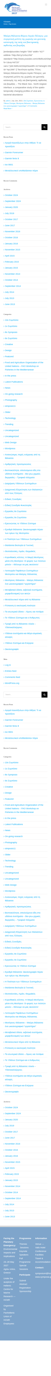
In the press (10, 376)
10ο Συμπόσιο (28, 101)
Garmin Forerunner (14, 152)
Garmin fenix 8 (12, 158)
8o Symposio (11, 332)
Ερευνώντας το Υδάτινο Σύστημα (20, 523)
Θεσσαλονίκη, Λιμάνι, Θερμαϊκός (20, 551)
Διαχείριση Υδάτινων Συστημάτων (21, 483)
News (7, 388)
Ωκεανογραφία (12, 649)
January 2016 (11, 243)
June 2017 (10, 225)
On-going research (14, 394)
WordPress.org (12, 683)
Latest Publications (14, 382)
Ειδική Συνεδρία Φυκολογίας (18, 505)
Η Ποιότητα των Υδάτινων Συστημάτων (23, 539)
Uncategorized (12, 430)
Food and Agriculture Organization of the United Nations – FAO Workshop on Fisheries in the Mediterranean (24, 366)
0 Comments (32, 106)
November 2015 (12, 249)
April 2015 (10, 256)
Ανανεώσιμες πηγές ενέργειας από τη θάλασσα (22, 456)
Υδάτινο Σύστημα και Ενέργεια (19, 643)
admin (8, 101)
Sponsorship (25, 1291)
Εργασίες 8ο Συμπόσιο (15, 511)
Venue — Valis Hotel (40, 1246)
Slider (7, 412)
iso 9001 (9, 164)
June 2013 (10, 304)
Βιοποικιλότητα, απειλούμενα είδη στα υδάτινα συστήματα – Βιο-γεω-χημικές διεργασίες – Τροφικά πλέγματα (22, 474)
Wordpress (10, 448)
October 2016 (11, 237)
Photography (11, 400)
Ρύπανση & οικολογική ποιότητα (20, 605)
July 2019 (9, 213)
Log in (8, 665)
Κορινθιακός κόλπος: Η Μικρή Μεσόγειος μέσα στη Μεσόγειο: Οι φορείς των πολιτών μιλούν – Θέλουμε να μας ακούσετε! (25, 561)
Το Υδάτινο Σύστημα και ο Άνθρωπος (22, 618)
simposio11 (10, 406)
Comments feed (12, 677)
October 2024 (11, 195)
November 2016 (12, 231)
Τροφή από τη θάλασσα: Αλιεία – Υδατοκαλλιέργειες (20, 626)
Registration (25, 1288)
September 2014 (13, 286)
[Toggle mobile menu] (46, 4)
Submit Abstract (23, 1282)
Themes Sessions (24, 1246)
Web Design (11, 442)
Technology (10, 418)
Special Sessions (23, 1267)
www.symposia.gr (41, 1277)
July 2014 (9, 292)
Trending (9, 424)
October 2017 (11, 219)
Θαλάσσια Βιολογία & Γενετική (19, 545)
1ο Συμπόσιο (11, 326)
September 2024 (13, 201)
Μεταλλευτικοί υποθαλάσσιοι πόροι (21, 170)
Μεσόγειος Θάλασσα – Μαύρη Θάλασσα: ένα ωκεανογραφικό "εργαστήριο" (24, 582)
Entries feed (10, 671)
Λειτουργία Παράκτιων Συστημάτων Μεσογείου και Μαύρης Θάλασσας (21, 572)
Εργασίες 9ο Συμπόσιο (15, 517)
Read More (7, 108)
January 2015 (11, 268)
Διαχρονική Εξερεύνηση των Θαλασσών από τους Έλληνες (23, 491)
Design (8, 350)
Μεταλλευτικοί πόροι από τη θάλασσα (22, 599)
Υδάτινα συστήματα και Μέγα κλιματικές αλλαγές (23, 635)
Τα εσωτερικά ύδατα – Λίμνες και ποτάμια (24, 612)
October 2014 (11, 280)
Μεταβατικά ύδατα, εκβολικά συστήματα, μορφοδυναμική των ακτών (24, 592)
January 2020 (11, 207)
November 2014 (12, 274)
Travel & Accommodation (41, 1260)
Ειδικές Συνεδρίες (13, 499)
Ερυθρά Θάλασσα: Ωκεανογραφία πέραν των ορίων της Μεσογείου (24, 531)
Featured (9, 356)
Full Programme (24, 1260)
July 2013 (9, 298)
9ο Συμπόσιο (11, 338)
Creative (9, 344)
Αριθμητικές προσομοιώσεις (18, 464)
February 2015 (12, 262)
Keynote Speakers (23, 1253)
